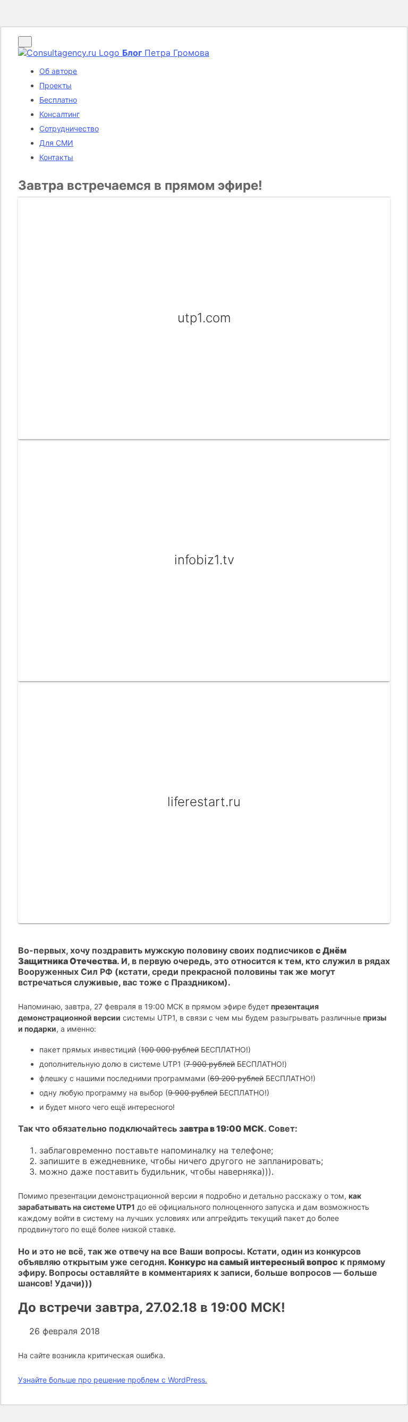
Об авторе (58, 71)
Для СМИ (56, 142)
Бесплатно (58, 99)
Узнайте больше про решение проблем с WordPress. (112, 1379)
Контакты (56, 157)
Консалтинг (59, 114)
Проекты (55, 85)
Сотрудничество (69, 128)
